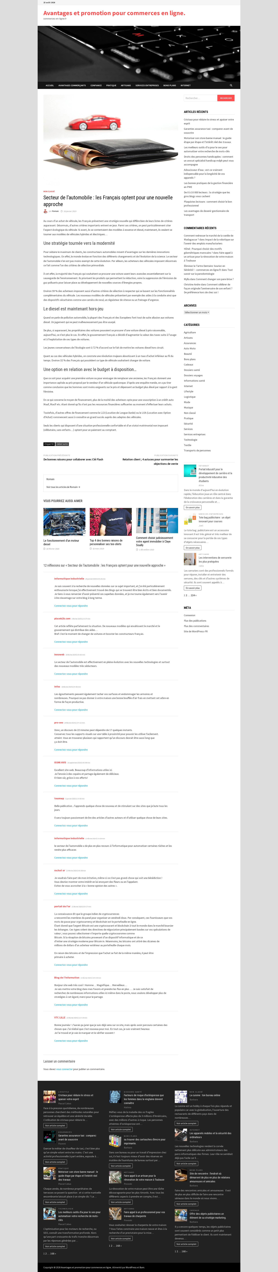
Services (188, 429)
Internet (186, 85)
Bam (142, 1267)
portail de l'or (62, 906)
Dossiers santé (192, 370)
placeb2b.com (62, 618)
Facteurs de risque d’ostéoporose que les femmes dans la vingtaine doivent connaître (144, 1099)
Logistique (189, 396)
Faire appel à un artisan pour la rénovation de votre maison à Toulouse (208, 256)
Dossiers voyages (193, 375)
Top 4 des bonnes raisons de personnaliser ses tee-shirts (106, 542)
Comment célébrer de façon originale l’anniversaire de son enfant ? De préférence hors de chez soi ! (208, 288)
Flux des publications (195, 620)
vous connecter (64, 1069)
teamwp (59, 798)
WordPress (131, 1267)
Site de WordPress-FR (196, 631)
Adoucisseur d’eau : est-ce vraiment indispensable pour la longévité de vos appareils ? (204, 173)
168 (52, 1253)
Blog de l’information (66, 977)
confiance (96, 85)
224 (193, 595)
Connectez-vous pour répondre (71, 605)
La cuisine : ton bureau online (205, 1095)
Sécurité (188, 423)
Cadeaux (188, 364)
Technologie (190, 439)
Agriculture (190, 332)
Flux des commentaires (196, 626)
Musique (188, 407)
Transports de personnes (197, 450)
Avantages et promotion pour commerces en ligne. (114, 13)
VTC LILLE (59, 1017)
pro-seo (58, 722)
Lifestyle (188, 391)
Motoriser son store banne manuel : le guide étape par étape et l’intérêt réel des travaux (78, 1175)
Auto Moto (190, 348)
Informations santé (194, 380)
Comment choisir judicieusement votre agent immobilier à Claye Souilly (154, 541)
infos (57, 686)
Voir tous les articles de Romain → (63, 486)
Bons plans (169, 85)
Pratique (111, 85)
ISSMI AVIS (60, 762)
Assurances (190, 343)
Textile (187, 445)
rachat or (59, 870)
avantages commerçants (72, 85)
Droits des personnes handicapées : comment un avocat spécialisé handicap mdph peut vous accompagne (209, 160)
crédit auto (62, 444)
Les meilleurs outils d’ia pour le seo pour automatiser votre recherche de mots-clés (79, 1216)
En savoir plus (193, 507)
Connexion (189, 615)
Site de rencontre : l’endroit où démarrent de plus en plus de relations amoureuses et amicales (210, 1177)
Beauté (188, 353)
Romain (55, 211)
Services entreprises (147, 85)
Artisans (126, 85)
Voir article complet (55, 1125)
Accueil (50, 85)
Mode (187, 402)
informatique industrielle (69, 578)
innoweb (59, 654)
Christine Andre (192, 284)
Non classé (49, 191)
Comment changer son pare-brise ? (215, 279)
